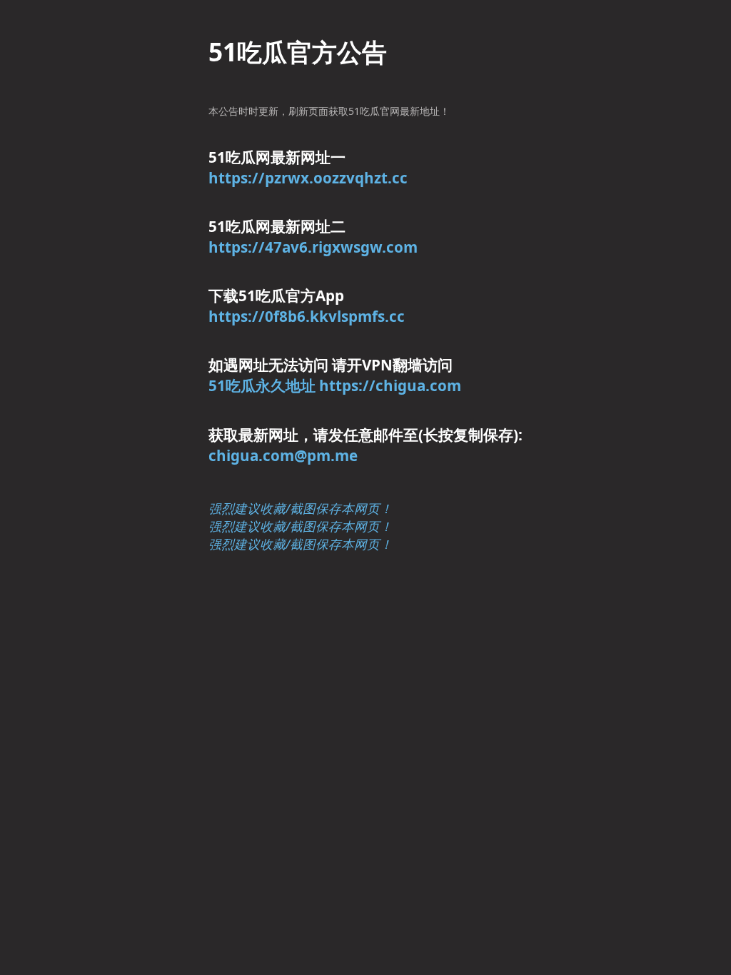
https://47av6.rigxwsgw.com (313, 247)
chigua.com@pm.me (283, 455)
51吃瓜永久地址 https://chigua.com (334, 385)
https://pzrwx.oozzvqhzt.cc (308, 178)
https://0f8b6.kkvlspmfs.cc (306, 316)
